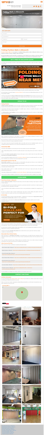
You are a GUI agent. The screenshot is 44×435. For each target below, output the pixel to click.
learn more (22, 177)
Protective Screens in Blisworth (7, 433)
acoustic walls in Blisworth (21, 172)
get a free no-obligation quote (22, 59)
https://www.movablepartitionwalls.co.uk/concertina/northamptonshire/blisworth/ (27, 264)
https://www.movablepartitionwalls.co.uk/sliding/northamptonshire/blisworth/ (26, 250)
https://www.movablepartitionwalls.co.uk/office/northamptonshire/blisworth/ (27, 247)
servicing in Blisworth (19, 92)
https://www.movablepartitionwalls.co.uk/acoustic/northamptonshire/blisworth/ (16, 254)
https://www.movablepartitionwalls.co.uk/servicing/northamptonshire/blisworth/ (16, 261)
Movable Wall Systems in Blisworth (8, 425)
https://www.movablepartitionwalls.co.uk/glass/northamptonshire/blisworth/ (27, 257)
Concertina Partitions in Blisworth (8, 432)
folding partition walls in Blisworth (18, 278)
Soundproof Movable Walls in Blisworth (9, 430)
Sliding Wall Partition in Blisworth (8, 428)
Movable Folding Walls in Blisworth (8, 429)
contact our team (22, 274)
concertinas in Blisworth (22, 157)
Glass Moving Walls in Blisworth (7, 431)
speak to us (22, 101)
